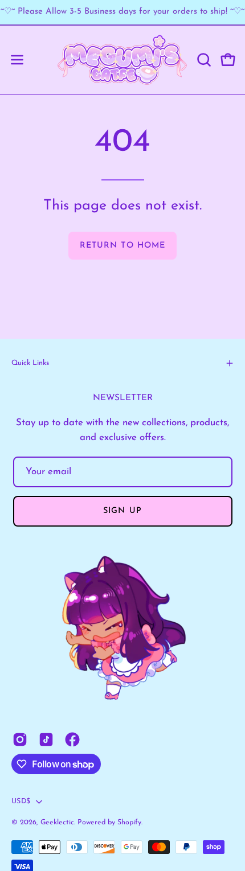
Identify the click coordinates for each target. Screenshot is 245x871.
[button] (203, 60)
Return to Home (122, 245)
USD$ (20, 801)
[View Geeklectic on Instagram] (19, 739)
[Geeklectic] (122, 59)
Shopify (129, 822)
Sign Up (122, 511)
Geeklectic (57, 822)
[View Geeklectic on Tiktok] (46, 739)
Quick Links (30, 363)
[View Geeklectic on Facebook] (72, 739)
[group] (122, 12)
